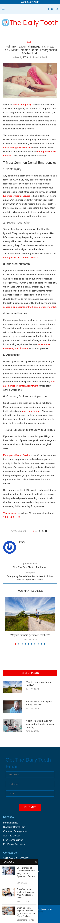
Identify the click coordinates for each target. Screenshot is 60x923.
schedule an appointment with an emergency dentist (29, 307)
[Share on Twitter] (43, 531)
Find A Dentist (10, 822)
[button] (7, 620)
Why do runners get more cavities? (30, 635)
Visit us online (10, 513)
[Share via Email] (46, 531)
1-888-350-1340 (11, 517)
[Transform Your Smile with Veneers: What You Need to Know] (8, 892)
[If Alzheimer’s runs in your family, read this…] (12, 706)
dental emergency (22, 104)
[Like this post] (36, 531)
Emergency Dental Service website (20, 257)
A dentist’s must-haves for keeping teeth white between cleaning (40, 723)
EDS (25, 57)
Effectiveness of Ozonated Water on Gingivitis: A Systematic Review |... (26, 873)
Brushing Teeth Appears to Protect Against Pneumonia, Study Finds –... (26, 912)
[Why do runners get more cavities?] (30, 614)
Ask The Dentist (11, 835)
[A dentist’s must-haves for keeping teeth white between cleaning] (12, 725)
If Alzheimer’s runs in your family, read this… (39, 703)
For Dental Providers (14, 844)
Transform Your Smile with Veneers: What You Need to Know (26, 893)
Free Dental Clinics (13, 840)
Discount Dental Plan (14, 827)
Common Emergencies (15, 831)
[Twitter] (52, 9)
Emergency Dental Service (16, 196)
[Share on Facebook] (39, 531)
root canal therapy (31, 411)
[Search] (56, 9)
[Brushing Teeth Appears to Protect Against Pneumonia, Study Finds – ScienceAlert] (8, 911)
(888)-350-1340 (31, 2)
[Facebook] (48, 9)
